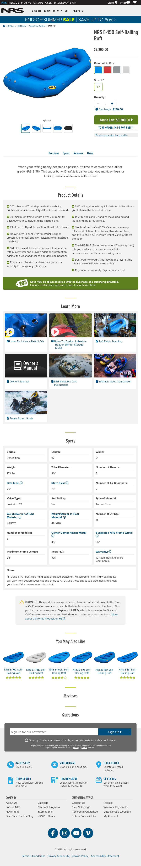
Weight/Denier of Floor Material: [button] (65, 515)
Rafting (11, 26)
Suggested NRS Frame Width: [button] (114, 533)
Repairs (108, 803)
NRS (4, 3)
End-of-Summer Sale (70, 19)
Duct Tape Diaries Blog (19, 816)
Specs (66, 153)
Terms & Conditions (33, 856)
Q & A (90, 153)
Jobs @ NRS (13, 807)
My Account (111, 816)
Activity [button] (57, 11)
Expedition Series (37, 26)
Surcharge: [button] (105, 109)
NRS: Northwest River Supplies (12, 10)
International (45, 811)
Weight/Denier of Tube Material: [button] (20, 515)
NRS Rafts (21, 26)
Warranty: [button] (102, 552)
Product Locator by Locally (111, 135)
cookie (84, 747)
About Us (11, 803)
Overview (53, 153)
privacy (76, 747)
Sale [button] (67, 11)
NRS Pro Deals (46, 816)
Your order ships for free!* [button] (116, 127)
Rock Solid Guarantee (85, 811)
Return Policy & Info (84, 816)
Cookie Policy (80, 856)
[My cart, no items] (136, 2)
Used (48, 2)
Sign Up (114, 732)
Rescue (14, 2)
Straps (38, 2)
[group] (47, 76)
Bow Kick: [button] (13, 483)
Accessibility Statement (105, 856)
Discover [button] (78, 11)
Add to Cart (115, 120)
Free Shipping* (81, 807)
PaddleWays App (65, 2)
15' (98, 87)
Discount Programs (48, 807)
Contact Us (78, 803)
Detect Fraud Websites (117, 811)
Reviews (78, 153)
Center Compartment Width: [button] (68, 533)
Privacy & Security (58, 856)
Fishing (26, 2)
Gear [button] (47, 11)
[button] (26, 332)
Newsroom (12, 811)
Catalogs (42, 803)
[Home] (4, 26)
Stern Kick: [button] (58, 483)
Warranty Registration (116, 807)
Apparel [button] (36, 11)
